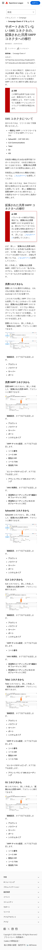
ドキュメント (10, 18)
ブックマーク (12, 48)
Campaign (22, 18)
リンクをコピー (24, 48)
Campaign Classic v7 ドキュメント (21, 21)
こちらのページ (20, 175)
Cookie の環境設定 (11, 941)
